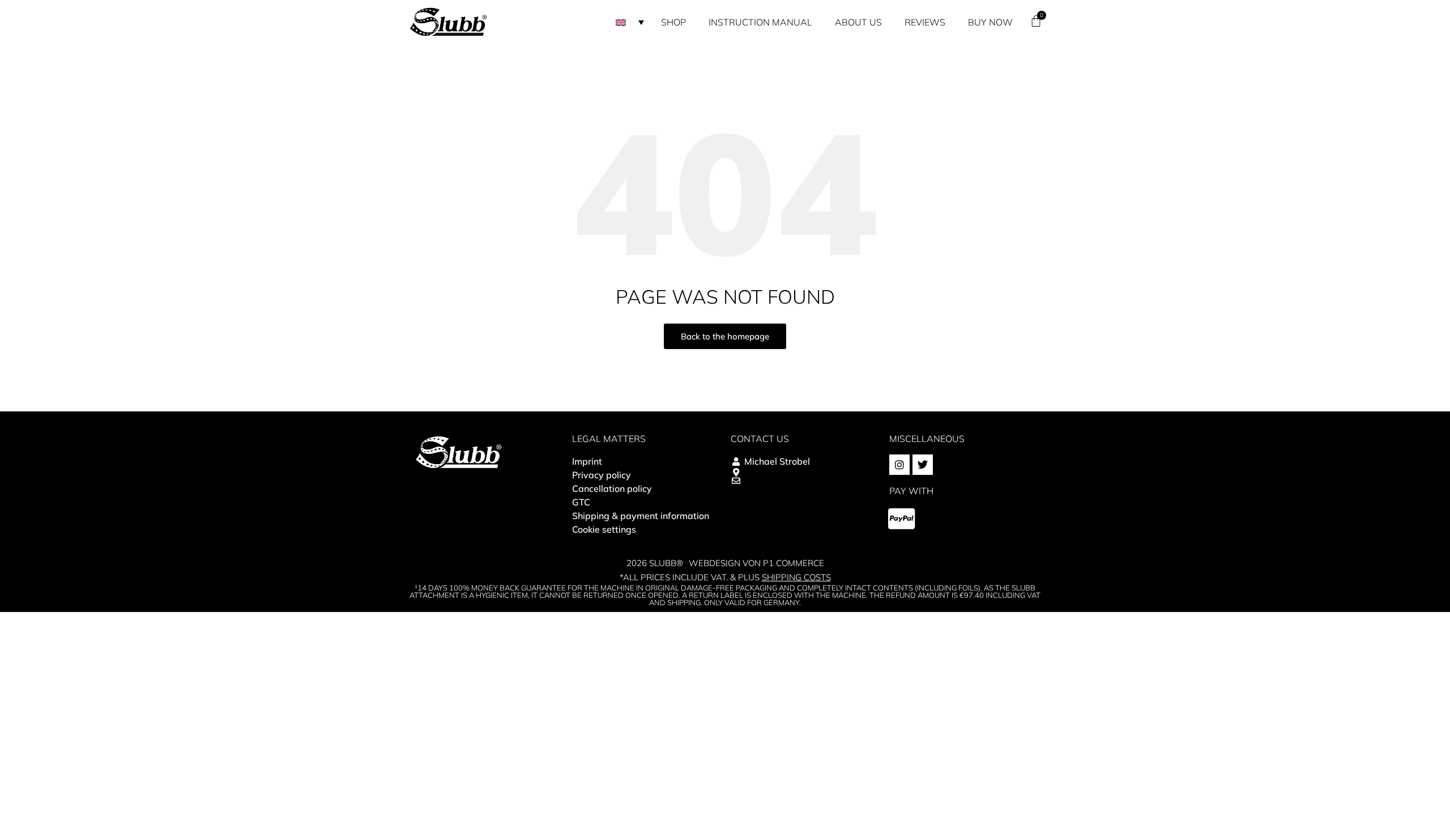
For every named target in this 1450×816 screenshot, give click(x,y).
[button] (630, 22)
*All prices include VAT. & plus (725, 577)
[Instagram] (899, 464)
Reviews (925, 22)
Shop (673, 22)
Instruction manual (760, 22)
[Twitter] (922, 464)
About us (858, 22)
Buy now (990, 22)
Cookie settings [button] (604, 529)
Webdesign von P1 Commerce (756, 563)
